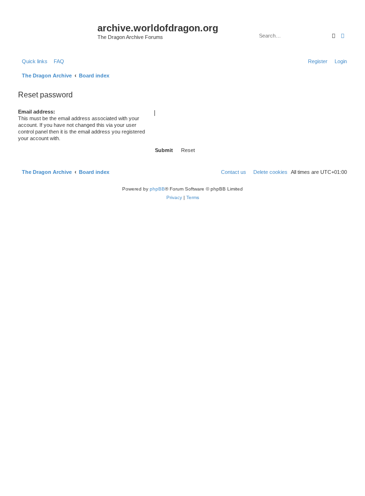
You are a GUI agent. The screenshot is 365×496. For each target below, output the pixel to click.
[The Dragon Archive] (56, 31)
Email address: (36, 111)
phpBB (157, 188)
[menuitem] (57, 61)
